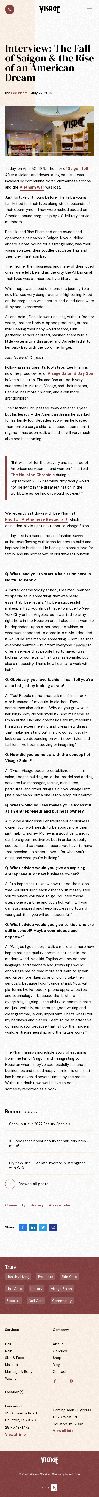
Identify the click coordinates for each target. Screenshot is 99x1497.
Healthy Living (18, 1277)
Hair (8, 1344)
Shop (57, 1358)
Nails (9, 1351)
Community (15, 1205)
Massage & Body (19, 1371)
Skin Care (69, 1277)
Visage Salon (60, 1205)
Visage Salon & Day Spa (70, 373)
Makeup (11, 1365)
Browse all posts (33, 1184)
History (37, 1205)
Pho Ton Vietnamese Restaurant (36, 519)
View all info (15, 1434)
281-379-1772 (17, 1427)
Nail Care (36, 1301)
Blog (56, 1365)
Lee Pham (19, 93)
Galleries (60, 1351)
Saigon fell (78, 168)
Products (45, 1277)
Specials (13, 1301)
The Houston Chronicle (33, 474)
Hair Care (14, 1289)
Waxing (11, 1378)
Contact (60, 1371)
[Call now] (10, 9)
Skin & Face (14, 1358)
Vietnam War (32, 187)
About (58, 1344)
